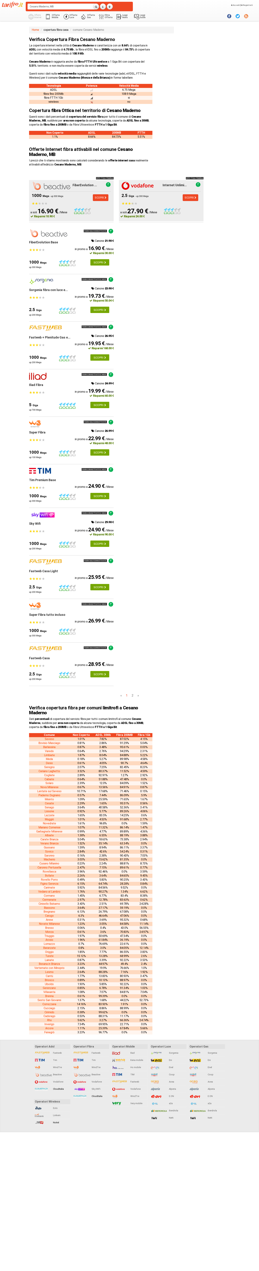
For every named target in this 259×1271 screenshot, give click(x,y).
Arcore (49, 1028)
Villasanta (49, 992)
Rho (49, 1020)
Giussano (49, 847)
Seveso (49, 739)
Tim (55, 1060)
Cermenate (49, 899)
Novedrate (49, 823)
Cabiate (49, 779)
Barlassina (49, 747)
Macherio (49, 859)
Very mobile (136, 1103)
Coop (171, 1074)
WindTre (57, 1067)
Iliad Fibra (36, 385)
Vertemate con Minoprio (49, 968)
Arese (49, 919)
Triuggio (49, 936)
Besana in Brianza (49, 964)
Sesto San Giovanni (49, 1000)
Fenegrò (49, 1032)
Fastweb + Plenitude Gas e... (49, 337)
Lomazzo (49, 944)
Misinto (49, 799)
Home (35, 29)
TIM (132, 1074)
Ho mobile (135, 1067)
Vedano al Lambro (49, 891)
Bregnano (49, 911)
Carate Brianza (49, 839)
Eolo (55, 1108)
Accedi (236, 5)
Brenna (49, 996)
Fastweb (57, 1053)
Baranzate (49, 948)
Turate (49, 956)
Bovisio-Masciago (49, 743)
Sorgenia (173, 1053)
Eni (170, 1060)
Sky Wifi (35, 523)
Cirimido (49, 1012)
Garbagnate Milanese (49, 831)
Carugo (49, 915)
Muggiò (49, 819)
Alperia (172, 1089)
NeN (170, 1117)
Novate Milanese (49, 923)
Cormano (49, 895)
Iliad (132, 1053)
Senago (49, 807)
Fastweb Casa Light (43, 571)
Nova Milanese (49, 787)
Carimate (49, 887)
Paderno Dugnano (49, 795)
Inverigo (49, 1024)
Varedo (49, 751)
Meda (49, 759)
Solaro (49, 783)
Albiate (49, 835)
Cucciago (49, 1008)
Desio (49, 763)
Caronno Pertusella (49, 867)
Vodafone (58, 1081)
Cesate (49, 803)
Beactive (57, 1074)
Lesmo (49, 972)
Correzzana (49, 1004)
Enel (170, 1067)
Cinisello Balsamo (49, 903)
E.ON (171, 1096)
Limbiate (49, 755)
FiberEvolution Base (43, 242)
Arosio (49, 939)
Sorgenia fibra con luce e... (48, 290)
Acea (171, 1081)
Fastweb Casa (39, 658)
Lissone (49, 811)
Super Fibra (37, 432)
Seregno (49, 767)
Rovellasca (49, 871)
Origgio (49, 952)
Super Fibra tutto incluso (47, 615)
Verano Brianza (49, 843)
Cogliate (49, 775)
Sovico (49, 851)
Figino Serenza (49, 883)
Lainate (49, 960)
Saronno (49, 855)
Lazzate (49, 815)
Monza (49, 932)
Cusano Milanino (49, 863)
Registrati (247, 5)
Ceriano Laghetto (49, 771)
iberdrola (173, 1110)
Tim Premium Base (42, 480)
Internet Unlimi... (175, 185)
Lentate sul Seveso (49, 791)
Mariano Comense (49, 827)
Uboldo (49, 984)
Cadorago (49, 1016)
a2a (170, 1103)
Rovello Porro (49, 879)
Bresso (49, 928)
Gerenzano (49, 988)
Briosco (49, 980)
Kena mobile (136, 1060)
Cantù (49, 976)
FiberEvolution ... (85, 185)
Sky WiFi (95, 1089)
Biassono (49, 907)
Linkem (56, 1115)
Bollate (49, 875)
